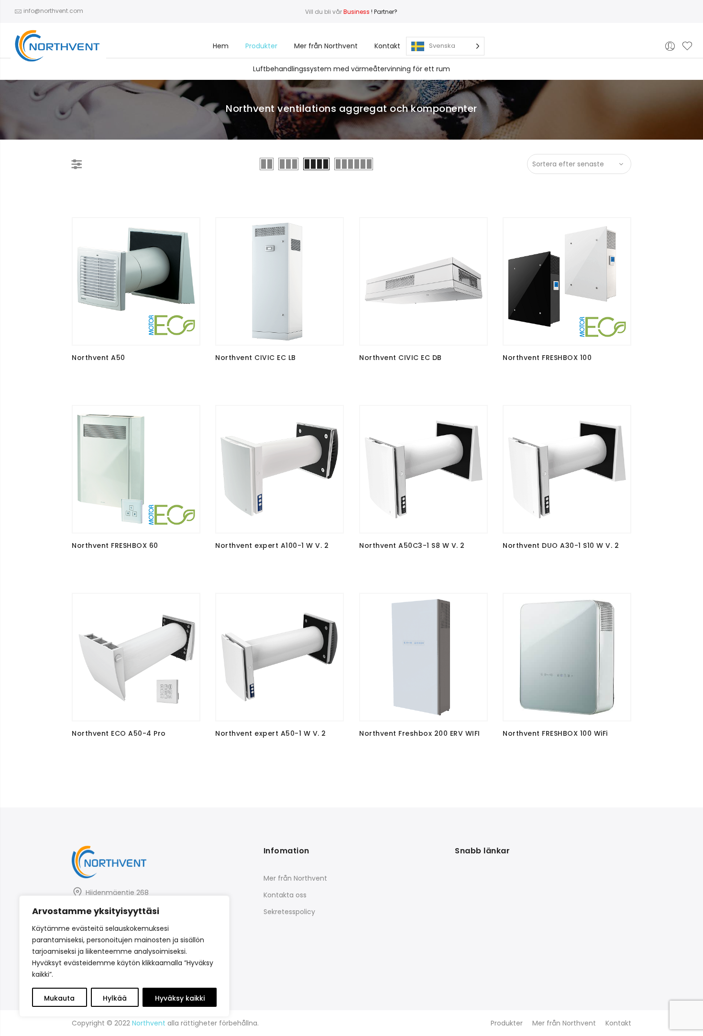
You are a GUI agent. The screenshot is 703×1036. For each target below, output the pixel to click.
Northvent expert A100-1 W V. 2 (272, 545)
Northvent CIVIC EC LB (255, 357)
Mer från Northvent (326, 46)
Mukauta (59, 998)
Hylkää (115, 998)
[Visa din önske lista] (687, 46)
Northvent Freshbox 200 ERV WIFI (419, 733)
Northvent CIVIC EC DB (400, 357)
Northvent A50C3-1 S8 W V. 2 (412, 545)
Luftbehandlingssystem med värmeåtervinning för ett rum (351, 69)
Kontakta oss (285, 895)
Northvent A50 (98, 357)
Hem (221, 46)
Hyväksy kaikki (180, 998)
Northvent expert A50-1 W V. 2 (270, 733)
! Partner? (370, 12)
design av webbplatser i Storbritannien (64, 801)
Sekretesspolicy (289, 911)
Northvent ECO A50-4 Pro (119, 733)
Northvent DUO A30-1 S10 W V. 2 (561, 545)
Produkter (261, 46)
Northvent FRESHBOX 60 (115, 545)
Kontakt (387, 46)
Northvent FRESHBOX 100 (547, 357)
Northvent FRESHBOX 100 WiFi (555, 733)
